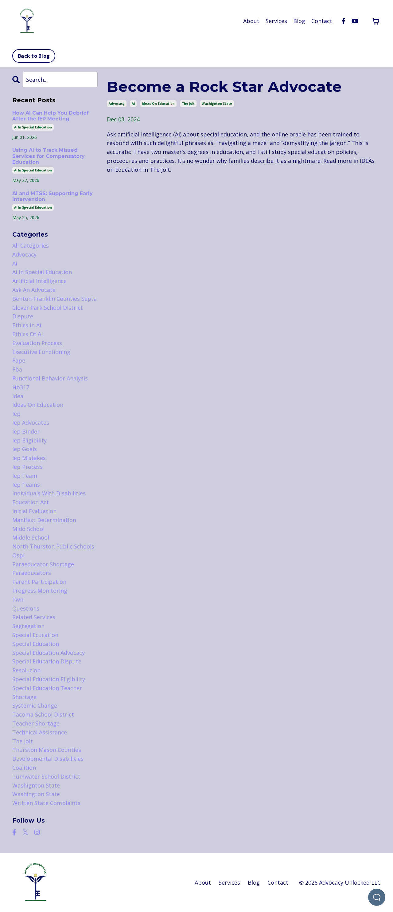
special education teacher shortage (47, 692)
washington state (36, 794)
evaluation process (37, 343)
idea (17, 396)
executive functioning (41, 352)
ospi (18, 555)
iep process (27, 466)
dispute (22, 316)
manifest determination (44, 520)
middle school (30, 537)
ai (133, 103)
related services (33, 617)
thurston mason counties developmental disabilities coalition (48, 758)
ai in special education (33, 127)
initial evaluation (34, 511)
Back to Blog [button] (34, 56)
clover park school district (47, 307)
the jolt (188, 103)
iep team (24, 475)
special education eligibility (48, 679)
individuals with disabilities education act (49, 497)
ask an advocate (34, 289)
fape (18, 360)
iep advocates (30, 422)
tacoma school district (43, 714)
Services (276, 21)
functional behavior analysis (50, 378)
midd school (28, 529)
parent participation (39, 581)
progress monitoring (39, 590)
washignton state (217, 103)
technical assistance (39, 732)
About (251, 21)
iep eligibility (29, 440)
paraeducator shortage (43, 564)
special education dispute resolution (46, 666)
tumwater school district (46, 776)
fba (17, 369)
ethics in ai (26, 325)
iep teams (26, 484)
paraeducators (31, 572)
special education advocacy (48, 652)
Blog (299, 21)
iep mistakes (29, 458)
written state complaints (46, 803)
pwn (17, 599)
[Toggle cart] (376, 21)
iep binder (26, 431)
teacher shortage (36, 723)
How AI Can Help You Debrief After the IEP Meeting (50, 116)
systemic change (34, 705)
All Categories (30, 245)
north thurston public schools (53, 546)
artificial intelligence (39, 281)
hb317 (20, 387)
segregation (28, 626)
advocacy (117, 103)
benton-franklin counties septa (54, 298)
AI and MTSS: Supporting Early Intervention (52, 196)
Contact (321, 21)
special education (35, 643)
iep (16, 413)
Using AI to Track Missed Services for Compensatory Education (48, 156)
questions (25, 608)
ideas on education (158, 103)
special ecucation (35, 635)
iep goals (24, 449)
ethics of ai (27, 334)
